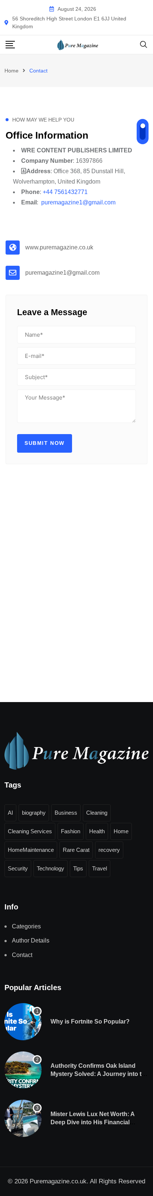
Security (18, 868)
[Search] (143, 44)
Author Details (30, 940)
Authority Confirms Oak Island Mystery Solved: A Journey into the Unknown (100, 1074)
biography (34, 812)
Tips (78, 868)
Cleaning (96, 812)
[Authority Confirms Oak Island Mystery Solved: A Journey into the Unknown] (23, 1070)
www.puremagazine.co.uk (59, 247)
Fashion (70, 831)
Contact (22, 955)
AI (10, 812)
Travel (99, 868)
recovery (109, 850)
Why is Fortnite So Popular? (90, 1021)
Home (11, 71)
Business (66, 812)
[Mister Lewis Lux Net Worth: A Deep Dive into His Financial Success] (23, 1118)
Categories (26, 926)
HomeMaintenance (31, 850)
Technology (50, 868)
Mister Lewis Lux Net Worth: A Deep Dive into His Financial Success (93, 1122)
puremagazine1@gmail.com (62, 272)
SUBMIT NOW (45, 443)
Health (97, 831)
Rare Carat (76, 850)
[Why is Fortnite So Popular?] (23, 1021)
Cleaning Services (30, 831)
